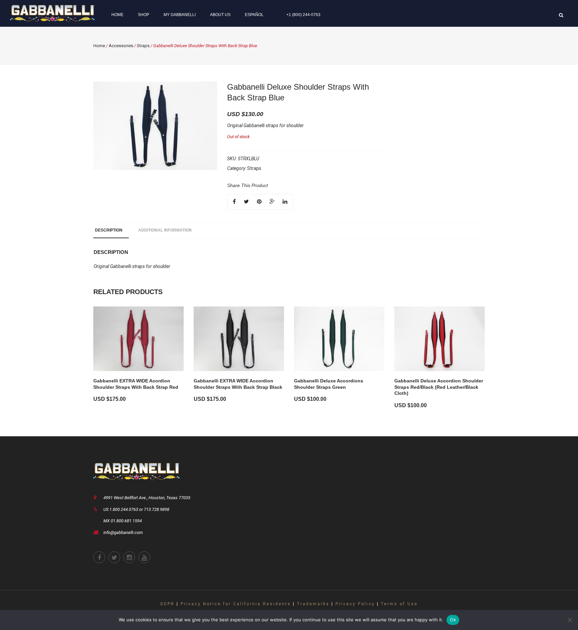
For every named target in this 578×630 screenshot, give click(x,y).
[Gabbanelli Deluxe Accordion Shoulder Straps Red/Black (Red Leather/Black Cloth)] (439, 338)
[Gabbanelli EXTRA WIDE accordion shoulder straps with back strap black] (239, 338)
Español (254, 14)
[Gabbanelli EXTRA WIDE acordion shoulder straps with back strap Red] (138, 338)
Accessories (121, 45)
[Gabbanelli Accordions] (52, 13)
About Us (220, 14)
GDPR (167, 604)
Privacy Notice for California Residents (236, 604)
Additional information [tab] (165, 230)
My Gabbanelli (180, 14)
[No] (569, 620)
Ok (453, 619)
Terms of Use (399, 604)
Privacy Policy (355, 604)
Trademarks (313, 604)
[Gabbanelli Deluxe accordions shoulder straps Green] (339, 338)
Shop (143, 14)
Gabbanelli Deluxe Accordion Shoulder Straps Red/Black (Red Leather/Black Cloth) (438, 387)
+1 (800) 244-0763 (303, 14)
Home (117, 14)
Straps (143, 45)
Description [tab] (108, 230)
